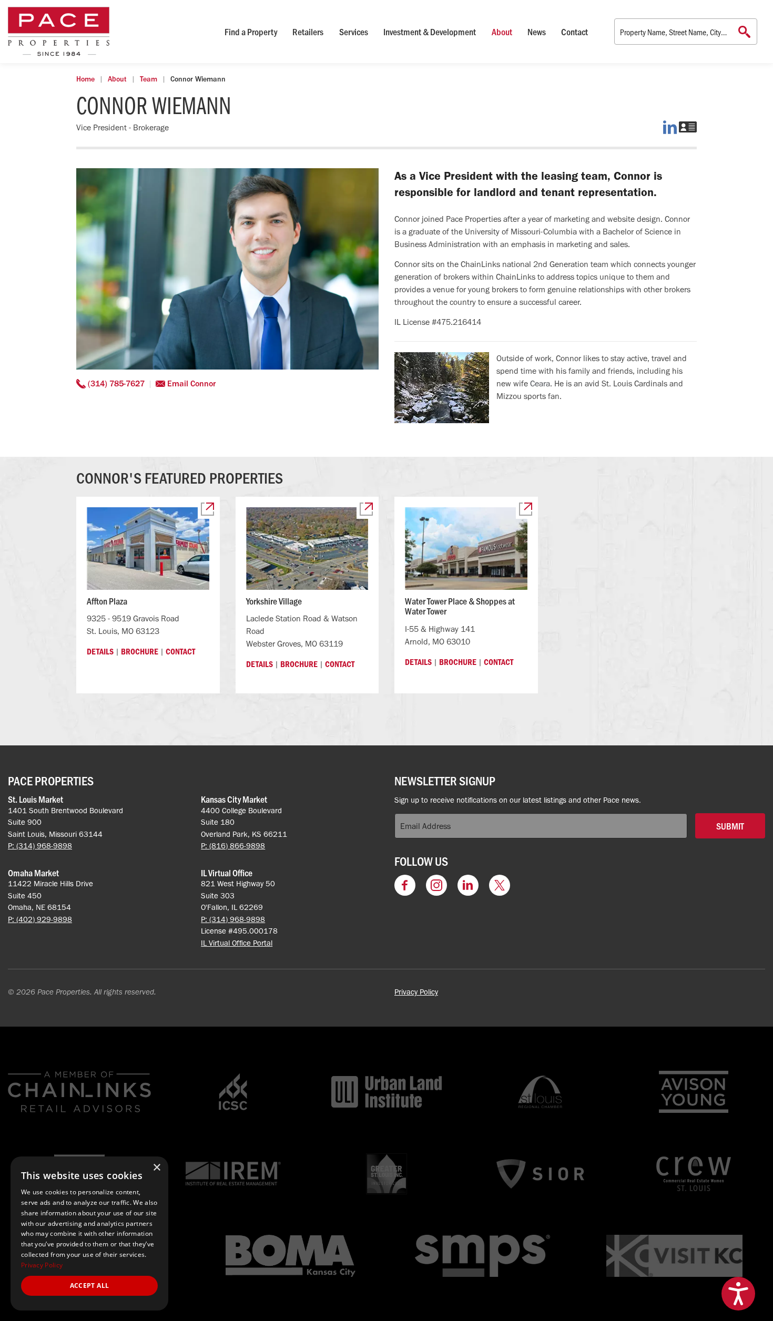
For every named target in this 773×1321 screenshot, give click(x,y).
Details (100, 651)
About (502, 31)
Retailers (307, 31)
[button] (738, 1293)
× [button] (156, 1168)
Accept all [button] (89, 1285)
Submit (730, 826)
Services (353, 31)
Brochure (139, 651)
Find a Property (251, 31)
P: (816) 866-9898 (233, 846)
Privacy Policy (416, 992)
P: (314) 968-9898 (40, 846)
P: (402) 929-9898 (40, 919)
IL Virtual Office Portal (236, 943)
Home (85, 79)
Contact (574, 31)
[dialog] (89, 1233)
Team (148, 79)
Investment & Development (429, 31)
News (536, 31)
